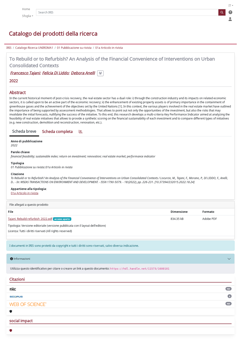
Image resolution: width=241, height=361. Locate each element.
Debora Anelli (83, 72)
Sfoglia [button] (26, 16)
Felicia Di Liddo (55, 72)
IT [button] (230, 6)
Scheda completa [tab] (57, 131)
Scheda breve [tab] (24, 131)
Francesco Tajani (25, 72)
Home (26, 9)
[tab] (81, 131)
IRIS (9, 48)
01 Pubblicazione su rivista (74, 48)
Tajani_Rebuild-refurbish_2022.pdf (30, 219)
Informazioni (21, 259)
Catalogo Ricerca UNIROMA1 (34, 48)
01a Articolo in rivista (109, 48)
